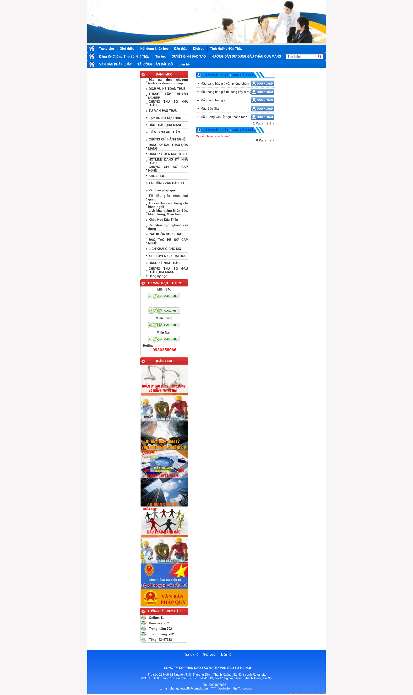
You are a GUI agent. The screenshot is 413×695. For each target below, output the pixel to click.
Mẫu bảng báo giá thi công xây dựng (226, 92)
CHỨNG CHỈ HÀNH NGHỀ (167, 139)
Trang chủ (106, 48)
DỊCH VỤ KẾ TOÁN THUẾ (167, 89)
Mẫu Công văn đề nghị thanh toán (224, 117)
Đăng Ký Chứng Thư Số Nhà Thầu (124, 56)
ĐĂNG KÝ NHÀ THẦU (164, 263)
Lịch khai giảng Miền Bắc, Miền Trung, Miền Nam (168, 212)
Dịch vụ (198, 48)
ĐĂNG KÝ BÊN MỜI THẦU (168, 154)
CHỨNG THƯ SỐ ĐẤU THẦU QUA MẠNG (168, 270)
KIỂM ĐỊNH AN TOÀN (164, 132)
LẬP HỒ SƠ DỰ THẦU (165, 118)
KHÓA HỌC (157, 176)
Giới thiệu (127, 48)
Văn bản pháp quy (162, 190)
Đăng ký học (158, 276)
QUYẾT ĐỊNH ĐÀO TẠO (189, 56)
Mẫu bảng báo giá (213, 100)
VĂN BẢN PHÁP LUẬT (115, 64)
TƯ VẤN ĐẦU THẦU (163, 111)
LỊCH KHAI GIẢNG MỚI (165, 249)
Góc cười (209, 654)
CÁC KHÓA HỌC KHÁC (165, 234)
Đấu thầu (180, 48)
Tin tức (160, 56)
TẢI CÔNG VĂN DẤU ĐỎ (155, 64)
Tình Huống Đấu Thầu (226, 48)
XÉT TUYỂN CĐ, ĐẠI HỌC (167, 256)
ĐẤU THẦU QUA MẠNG (165, 125)
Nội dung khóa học (154, 48)
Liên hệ (184, 64)
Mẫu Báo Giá (210, 108)
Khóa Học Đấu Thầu (163, 219)
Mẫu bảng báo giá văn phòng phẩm (225, 83)
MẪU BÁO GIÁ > (244, 75)
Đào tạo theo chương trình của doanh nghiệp (168, 81)
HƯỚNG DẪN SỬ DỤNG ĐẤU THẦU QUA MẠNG (246, 56)
